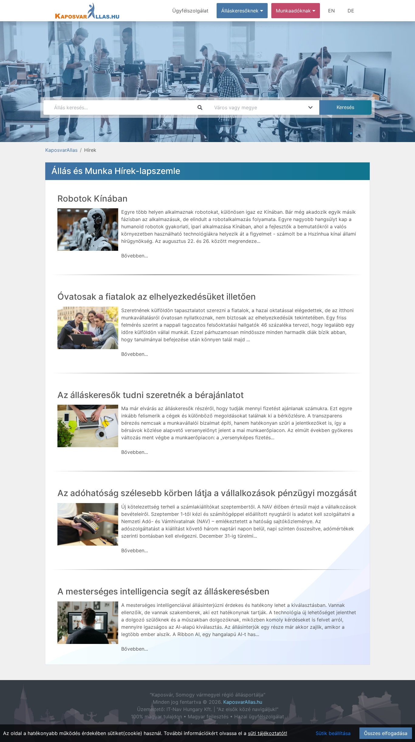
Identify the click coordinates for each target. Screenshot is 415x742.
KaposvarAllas (61, 150)
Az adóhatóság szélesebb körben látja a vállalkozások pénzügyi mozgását (207, 493)
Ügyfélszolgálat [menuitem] (190, 11)
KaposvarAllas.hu (242, 702)
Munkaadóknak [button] (294, 11)
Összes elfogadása (385, 733)
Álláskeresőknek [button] (240, 11)
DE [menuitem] (351, 11)
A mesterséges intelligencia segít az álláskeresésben (163, 591)
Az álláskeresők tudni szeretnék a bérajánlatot (150, 395)
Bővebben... (134, 256)
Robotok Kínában (92, 198)
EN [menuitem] (331, 11)
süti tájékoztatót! (267, 733)
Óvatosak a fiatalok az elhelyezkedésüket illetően (156, 296)
